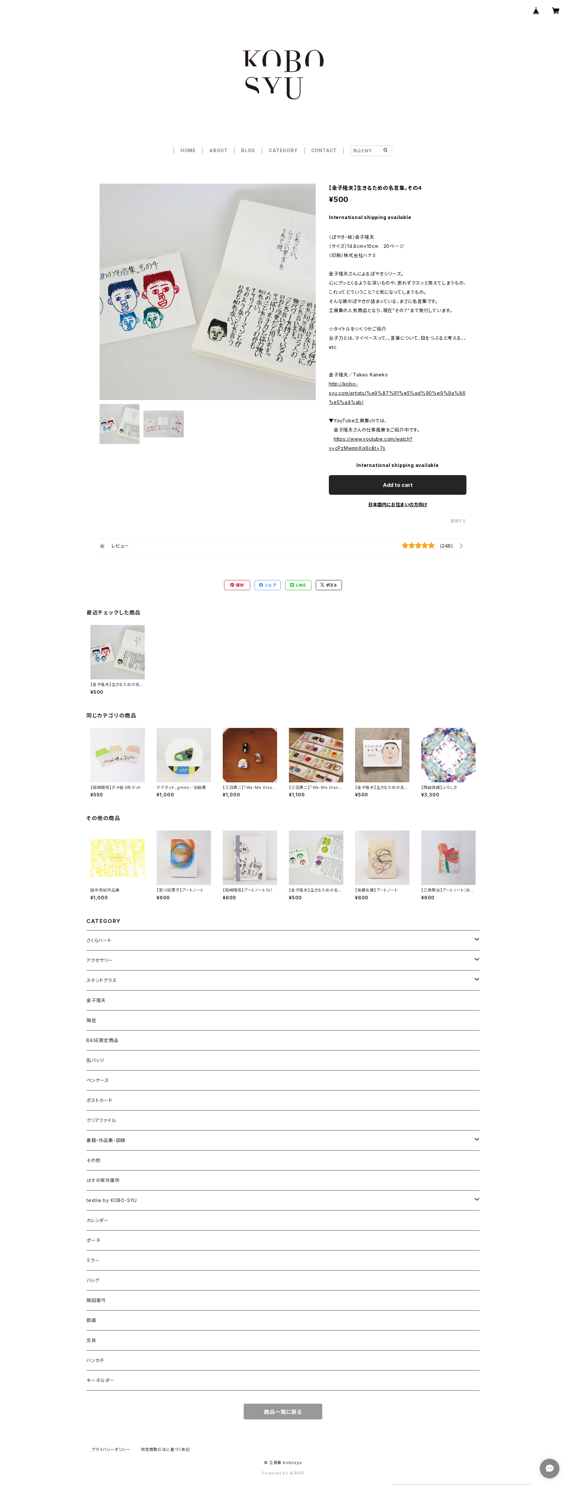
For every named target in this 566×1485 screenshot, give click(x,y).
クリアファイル (101, 1120)
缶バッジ (95, 1060)
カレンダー (97, 1220)
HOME (188, 150)
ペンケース (97, 1080)
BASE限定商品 (102, 1040)
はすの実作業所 (103, 1180)
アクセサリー (99, 960)
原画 (91, 1320)
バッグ (92, 1280)
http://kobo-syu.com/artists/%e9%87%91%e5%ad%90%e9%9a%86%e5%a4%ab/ (397, 393)
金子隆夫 (96, 1000)
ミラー (93, 1260)
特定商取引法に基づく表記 (165, 1449)
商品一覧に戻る (283, 1412)
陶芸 (91, 1020)
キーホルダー (100, 1380)
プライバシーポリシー (111, 1449)
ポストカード (99, 1100)
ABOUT (218, 150)
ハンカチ (95, 1360)
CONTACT (324, 150)
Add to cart (398, 485)
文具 (91, 1340)
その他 (93, 1160)
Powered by (276, 1473)
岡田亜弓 (96, 1300)
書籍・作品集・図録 (105, 1140)
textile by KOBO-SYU (111, 1200)
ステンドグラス (101, 980)
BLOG (248, 150)
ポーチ (93, 1240)
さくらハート (99, 940)
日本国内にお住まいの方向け (397, 504)
